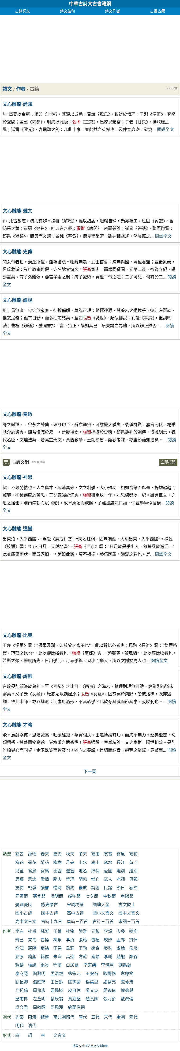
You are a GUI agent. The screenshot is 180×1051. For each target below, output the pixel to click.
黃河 (133, 862)
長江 (120, 862)
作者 (21, 89)
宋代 (108, 1017)
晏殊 (108, 948)
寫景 (19, 854)
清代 (32, 1025)
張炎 (45, 965)
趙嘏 (120, 956)
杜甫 (32, 931)
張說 (32, 965)
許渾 (19, 948)
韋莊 (70, 948)
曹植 (95, 940)
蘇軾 (45, 931)
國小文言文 (103, 913)
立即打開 (168, 462)
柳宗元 (74, 973)
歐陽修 (109, 973)
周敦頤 (39, 1007)
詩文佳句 (67, 11)
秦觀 (95, 956)
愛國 (108, 871)
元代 (133, 1017)
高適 (70, 956)
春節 (133, 888)
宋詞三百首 (128, 921)
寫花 (133, 854)
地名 (83, 871)
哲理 (70, 879)
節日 (120, 888)
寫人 (108, 879)
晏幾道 (56, 990)
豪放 (83, 888)
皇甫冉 (21, 999)
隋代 (70, 1017)
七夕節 (92, 896)
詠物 (32, 854)
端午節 (74, 896)
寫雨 (95, 854)
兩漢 (32, 1017)
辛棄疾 (89, 965)
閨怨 (83, 879)
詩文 (7, 89)
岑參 (120, 931)
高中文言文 (25, 921)
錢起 (32, 956)
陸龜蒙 (74, 982)
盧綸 (120, 948)
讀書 (45, 888)
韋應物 (127, 973)
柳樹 (57, 862)
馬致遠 (109, 990)
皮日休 (74, 990)
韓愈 (133, 931)
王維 (57, 931)
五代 (95, 1017)
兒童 (19, 871)
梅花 (19, 862)
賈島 (32, 940)
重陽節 (127, 896)
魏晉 (45, 1017)
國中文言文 (128, 913)
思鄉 (19, 879)
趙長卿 (92, 999)
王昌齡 (56, 982)
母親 (133, 879)
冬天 (83, 854)
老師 (120, 879)
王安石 (92, 973)
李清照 (107, 965)
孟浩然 (56, 973)
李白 (19, 931)
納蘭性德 (76, 1007)
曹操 (45, 940)
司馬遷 (56, 1007)
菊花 (45, 862)
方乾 (83, 956)
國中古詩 (49, 913)
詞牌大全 (101, 904)
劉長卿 (21, 982)
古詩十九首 (51, 921)
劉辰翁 (56, 999)
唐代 (83, 1017)
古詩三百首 (103, 921)
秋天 (70, 854)
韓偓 (45, 956)
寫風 (120, 854)
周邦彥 (39, 990)
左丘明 (39, 999)
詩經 (95, 888)
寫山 (95, 862)
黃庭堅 (74, 999)
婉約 (70, 888)
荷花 (32, 862)
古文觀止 (126, 904)
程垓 (57, 965)
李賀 (70, 940)
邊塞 (70, 871)
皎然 (108, 940)
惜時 (57, 888)
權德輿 (127, 990)
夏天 (57, 854)
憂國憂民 (23, 904)
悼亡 (95, 879)
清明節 (56, 896)
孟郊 (120, 940)
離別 (120, 871)
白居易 (72, 965)
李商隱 (21, 973)
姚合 (95, 948)
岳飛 (133, 948)
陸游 (83, 931)
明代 (19, 1025)
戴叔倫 (127, 999)
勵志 (57, 879)
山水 (83, 862)
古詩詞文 (22, 11)
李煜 (108, 931)
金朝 (120, 1017)
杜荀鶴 (21, 990)
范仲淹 (127, 982)
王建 (57, 948)
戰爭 (32, 888)
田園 (57, 871)
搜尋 (75, 1046)
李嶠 (108, 956)
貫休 (133, 940)
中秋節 (109, 896)
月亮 (70, 862)
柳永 (57, 940)
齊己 (19, 940)
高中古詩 (75, 913)
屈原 (19, 956)
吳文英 (92, 990)
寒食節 (39, 896)
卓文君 (21, 1007)
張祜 (45, 948)
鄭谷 (133, 956)
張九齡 (109, 999)
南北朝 (59, 1017)
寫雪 (108, 854)
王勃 (83, 948)
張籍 (83, 940)
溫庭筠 (39, 982)
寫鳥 (32, 871)
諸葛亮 (109, 982)
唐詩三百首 (77, 921)
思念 (32, 879)
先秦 (19, 1017)
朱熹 (57, 956)
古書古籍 (157, 11)
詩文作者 (112, 11)
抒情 (95, 871)
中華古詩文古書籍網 (90, 3)
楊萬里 (92, 982)
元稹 (95, 931)
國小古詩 (23, 913)
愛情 (45, 879)
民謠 (108, 888)
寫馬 (45, 871)
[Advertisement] (90, 48)
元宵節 (21, 896)
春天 (45, 854)
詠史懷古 (49, 904)
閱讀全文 (165, 129)
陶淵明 (39, 973)
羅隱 (32, 948)
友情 (19, 888)
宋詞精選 (75, 904)
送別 (133, 871)
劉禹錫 (125, 965)
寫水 (108, 862)
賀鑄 (19, 965)
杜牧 (70, 931)
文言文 (59, 1035)
